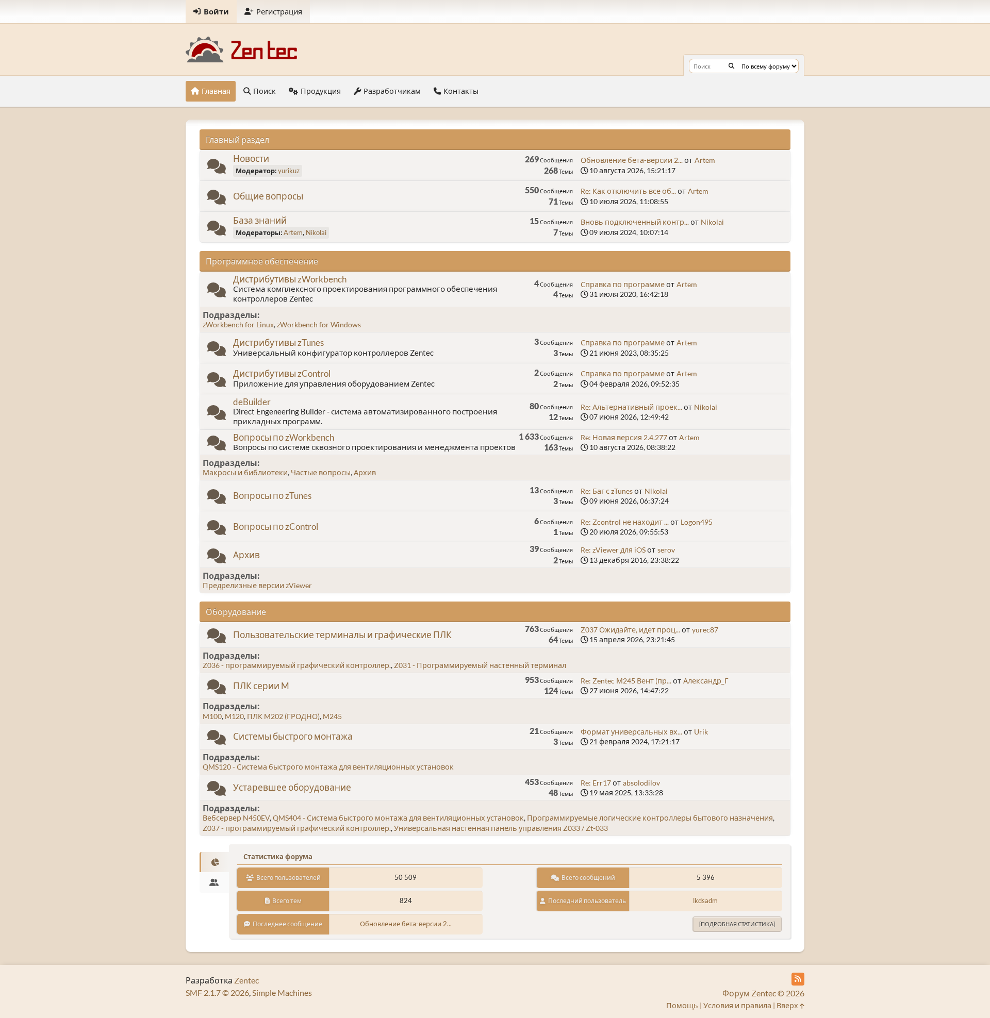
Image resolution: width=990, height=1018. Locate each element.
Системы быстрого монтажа (293, 736)
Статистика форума (277, 857)
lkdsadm (705, 900)
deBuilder (252, 401)
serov (666, 549)
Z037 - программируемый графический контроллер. (297, 828)
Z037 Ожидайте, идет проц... (630, 629)
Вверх (788, 1005)
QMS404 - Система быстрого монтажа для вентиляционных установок (398, 817)
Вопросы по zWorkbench (283, 437)
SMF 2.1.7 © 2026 (217, 992)
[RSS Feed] (797, 979)
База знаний (260, 220)
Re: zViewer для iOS (613, 549)
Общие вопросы (268, 196)
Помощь (682, 1005)
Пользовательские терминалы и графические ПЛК (342, 634)
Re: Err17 (596, 782)
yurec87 (705, 629)
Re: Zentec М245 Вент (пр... (626, 680)
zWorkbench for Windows (319, 324)
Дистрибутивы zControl (282, 373)
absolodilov (641, 782)
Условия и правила (737, 1005)
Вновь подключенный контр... (635, 222)
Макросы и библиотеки (245, 472)
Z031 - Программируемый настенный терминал (480, 665)
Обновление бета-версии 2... (632, 160)
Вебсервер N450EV (236, 817)
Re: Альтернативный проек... (631, 407)
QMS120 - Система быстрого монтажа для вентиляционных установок (328, 766)
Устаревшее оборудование (292, 787)
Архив (365, 472)
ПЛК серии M (261, 685)
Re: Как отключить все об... (628, 191)
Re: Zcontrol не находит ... (625, 522)
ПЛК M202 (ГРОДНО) (283, 716)
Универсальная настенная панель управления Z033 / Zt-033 (501, 828)
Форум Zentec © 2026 (763, 993)
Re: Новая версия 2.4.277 (624, 437)
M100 (212, 716)
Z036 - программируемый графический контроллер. (297, 665)
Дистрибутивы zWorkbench (289, 279)
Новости (251, 158)
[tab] (214, 862)
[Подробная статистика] (737, 924)
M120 (234, 716)
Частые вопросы (321, 472)
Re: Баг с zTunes (607, 491)
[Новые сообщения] (216, 168)
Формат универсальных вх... (631, 731)
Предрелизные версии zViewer (257, 585)
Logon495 (697, 522)
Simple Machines (282, 992)
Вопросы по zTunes (272, 495)
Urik (701, 731)
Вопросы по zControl (275, 526)
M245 (332, 716)
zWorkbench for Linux (238, 324)
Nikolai (316, 232)
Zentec (246, 980)
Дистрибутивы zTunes (278, 342)
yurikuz (289, 170)
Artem (705, 160)
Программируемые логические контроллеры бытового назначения (650, 817)
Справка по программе (623, 284)
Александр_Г (706, 680)
